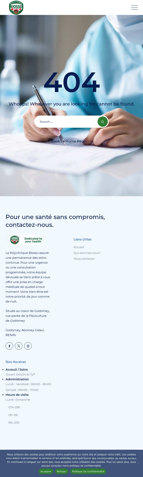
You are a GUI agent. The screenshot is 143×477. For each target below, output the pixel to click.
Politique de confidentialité (88, 471)
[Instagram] (28, 346)
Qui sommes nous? (87, 253)
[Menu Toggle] (133, 7)
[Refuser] (138, 463)
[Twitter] (18, 346)
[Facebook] (9, 346)
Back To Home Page (68, 141)
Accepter (45, 471)
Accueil (79, 247)
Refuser (61, 471)
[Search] (103, 121)
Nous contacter (84, 258)
